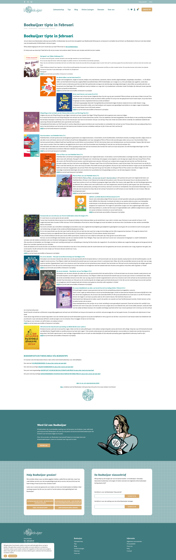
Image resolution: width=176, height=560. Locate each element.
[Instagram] (28, 2)
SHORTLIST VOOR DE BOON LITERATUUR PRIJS (57, 370)
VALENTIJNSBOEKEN (45, 367)
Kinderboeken (33, 28)
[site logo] (33, 9)
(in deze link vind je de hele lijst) (63, 367)
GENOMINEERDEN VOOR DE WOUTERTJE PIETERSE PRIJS (60, 374)
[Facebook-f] (24, 2)
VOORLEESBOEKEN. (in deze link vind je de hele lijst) (49, 363)
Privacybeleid (131, 544)
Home (25, 28)
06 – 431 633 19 (29, 541)
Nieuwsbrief (142, 2)
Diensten (100, 9)
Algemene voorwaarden (134, 541)
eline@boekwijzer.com (31, 543)
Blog (76, 9)
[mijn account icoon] (134, 9)
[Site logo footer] (33, 532)
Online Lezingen (88, 9)
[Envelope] (31, 2)
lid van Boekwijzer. (72, 46)
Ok (5, 556)
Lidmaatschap (58, 9)
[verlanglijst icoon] (131, 9)
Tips (69, 9)
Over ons (111, 9)
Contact (129, 551)
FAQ (150, 2)
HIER (41, 74)
